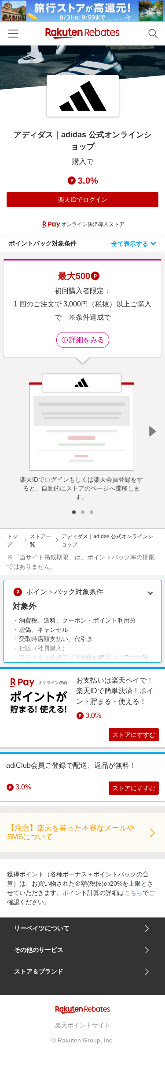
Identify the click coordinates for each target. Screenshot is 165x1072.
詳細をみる (86, 339)
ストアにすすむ (133, 734)
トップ (12, 540)
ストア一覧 (40, 540)
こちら (133, 892)
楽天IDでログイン (82, 199)
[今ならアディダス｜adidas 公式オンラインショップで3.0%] (82, 67)
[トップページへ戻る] (82, 33)
